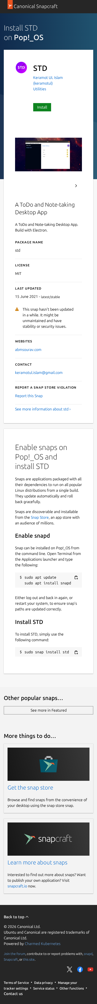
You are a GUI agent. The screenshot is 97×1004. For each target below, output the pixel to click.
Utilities (39, 89)
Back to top (14, 917)
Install (42, 107)
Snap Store (40, 517)
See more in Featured (49, 710)
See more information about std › (43, 409)
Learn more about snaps (37, 862)
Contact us (13, 993)
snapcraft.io (17, 886)
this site (29, 959)
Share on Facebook (80, 969)
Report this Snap (29, 396)
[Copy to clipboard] (76, 577)
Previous (63, 186)
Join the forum (14, 954)
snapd (88, 954)
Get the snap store (30, 787)
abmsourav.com (28, 349)
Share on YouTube (90, 969)
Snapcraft (11, 959)
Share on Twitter (70, 969)
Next (76, 186)
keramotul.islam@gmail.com (39, 372)
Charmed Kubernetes (43, 943)
